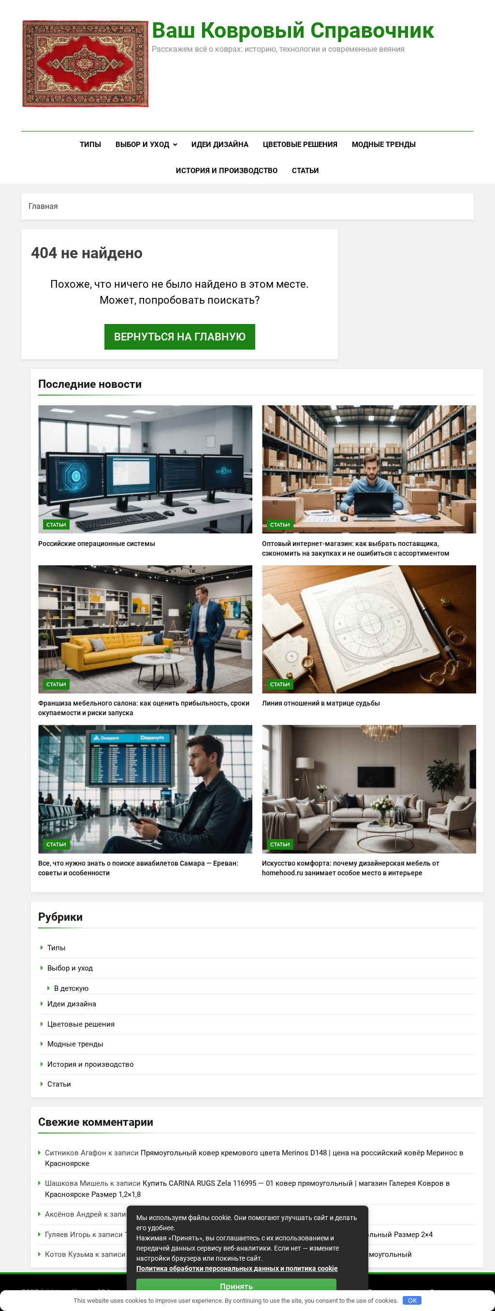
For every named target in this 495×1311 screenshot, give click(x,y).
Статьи (305, 170)
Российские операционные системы (96, 543)
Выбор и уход (142, 144)
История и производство (226, 170)
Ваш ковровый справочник (293, 30)
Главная (43, 206)
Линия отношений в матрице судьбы (321, 703)
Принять (236, 1286)
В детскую (71, 988)
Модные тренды (384, 144)
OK (412, 1300)
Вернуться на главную (180, 337)
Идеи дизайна (219, 144)
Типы (90, 144)
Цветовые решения (300, 144)
